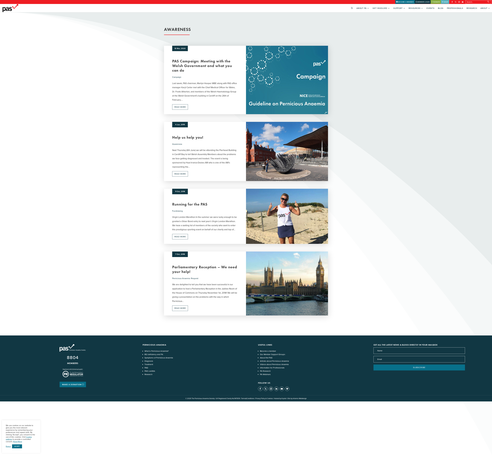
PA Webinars (265, 374)
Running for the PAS (189, 204)
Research (472, 8)
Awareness (177, 144)
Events (430, 8)
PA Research (265, 371)
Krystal (283, 398)
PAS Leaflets (150, 371)
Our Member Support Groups (272, 354)
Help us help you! (187, 137)
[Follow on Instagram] (271, 389)
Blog (440, 8)
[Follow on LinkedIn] (276, 389)
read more (180, 107)
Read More (17, 441)
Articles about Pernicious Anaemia (274, 361)
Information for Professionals (272, 367)
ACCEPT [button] (17, 446)
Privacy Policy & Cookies (264, 398)
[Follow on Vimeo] (287, 389)
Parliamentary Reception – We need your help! (204, 269)
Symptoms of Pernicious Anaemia (159, 357)
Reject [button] (8, 446)
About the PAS (266, 357)
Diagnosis (149, 361)
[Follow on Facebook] (260, 389)
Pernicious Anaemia (181, 278)
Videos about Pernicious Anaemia (274, 364)
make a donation (71, 384)
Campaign (176, 77)
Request (194, 278)
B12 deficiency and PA (154, 354)
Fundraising (177, 210)
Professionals (455, 8)
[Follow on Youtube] (282, 389)
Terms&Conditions (247, 398)
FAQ (146, 367)
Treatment (149, 364)
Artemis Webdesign (300, 398)
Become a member (268, 351)
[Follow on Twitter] (265, 389)
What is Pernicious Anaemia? (157, 351)
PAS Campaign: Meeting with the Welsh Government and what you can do (202, 66)
